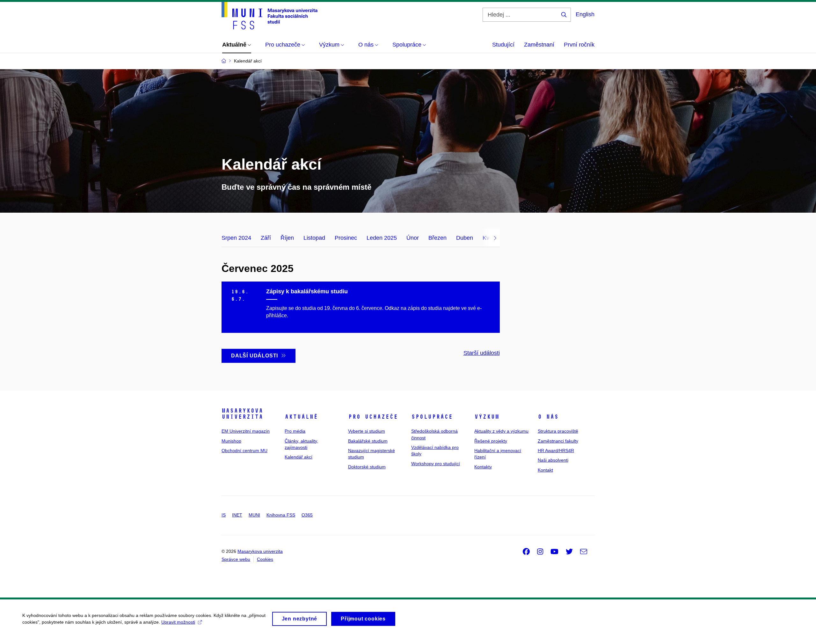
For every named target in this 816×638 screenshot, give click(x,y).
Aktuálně (301, 416)
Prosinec (346, 238)
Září (266, 238)
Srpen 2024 (236, 238)
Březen (437, 238)
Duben (464, 238)
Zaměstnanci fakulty (558, 441)
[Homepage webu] (269, 15)
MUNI (254, 514)
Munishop (231, 441)
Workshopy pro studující (435, 463)
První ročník (579, 44)
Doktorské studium (367, 466)
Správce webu (236, 559)
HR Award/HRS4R (556, 450)
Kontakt (545, 470)
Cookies (265, 559)
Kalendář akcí (298, 456)
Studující (503, 44)
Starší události (481, 353)
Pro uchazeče (373, 416)
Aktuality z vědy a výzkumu (501, 431)
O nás (548, 416)
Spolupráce (432, 416)
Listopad (314, 238)
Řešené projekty (490, 441)
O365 (307, 514)
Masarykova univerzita (242, 414)
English (585, 14)
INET (237, 514)
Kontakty (483, 466)
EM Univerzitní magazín (246, 431)
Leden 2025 (382, 238)
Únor (412, 238)
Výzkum (486, 416)
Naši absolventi (553, 460)
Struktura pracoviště (558, 431)
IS (224, 514)
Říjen (287, 238)
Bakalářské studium (368, 441)
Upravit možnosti (178, 622)
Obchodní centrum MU (244, 450)
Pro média (295, 431)
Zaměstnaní (539, 44)
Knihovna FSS (280, 514)
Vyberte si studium (366, 431)
